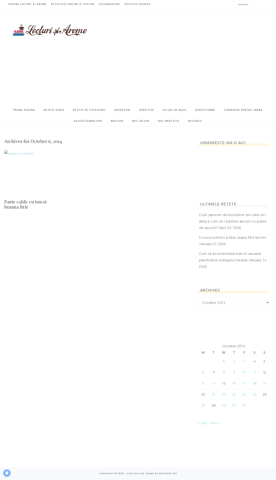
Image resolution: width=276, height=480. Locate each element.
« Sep (202, 423)
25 (255, 394)
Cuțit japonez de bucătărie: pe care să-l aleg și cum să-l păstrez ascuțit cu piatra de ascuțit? (232, 221)
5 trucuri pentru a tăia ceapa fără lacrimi (232, 237)
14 (213, 383)
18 (255, 383)
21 (213, 394)
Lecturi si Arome (49, 27)
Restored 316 (168, 473)
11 (254, 372)
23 (234, 394)
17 (244, 383)
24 (244, 394)
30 (234, 405)
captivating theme (140, 473)
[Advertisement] (191, 56)
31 (244, 405)
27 (203, 405)
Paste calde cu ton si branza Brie (25, 204)
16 (234, 383)
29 (224, 405)
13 (203, 383)
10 (244, 372)
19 (264, 383)
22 (224, 394)
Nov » (215, 423)
